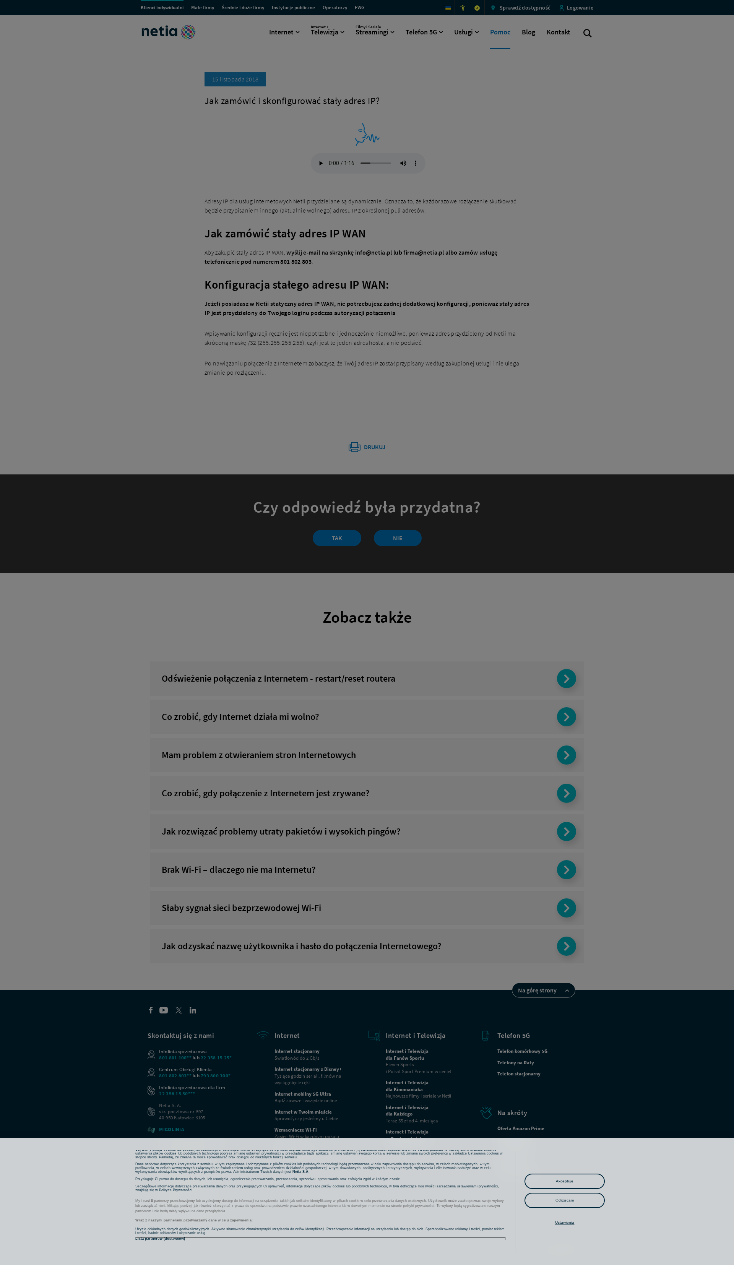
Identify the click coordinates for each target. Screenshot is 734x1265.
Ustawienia (565, 1222)
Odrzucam (564, 1200)
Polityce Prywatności (175, 1190)
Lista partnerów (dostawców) (160, 1239)
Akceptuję (565, 1181)
